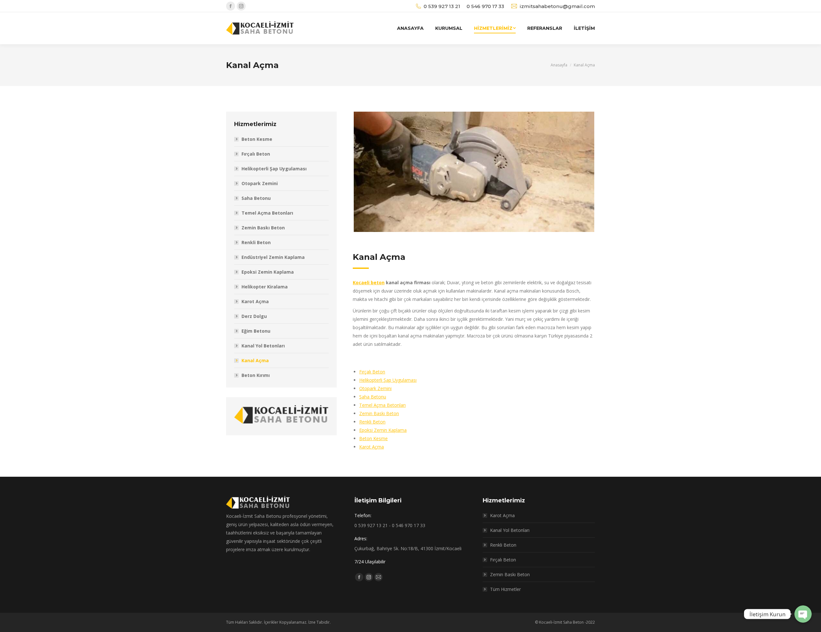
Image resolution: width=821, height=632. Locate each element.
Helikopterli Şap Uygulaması (388, 380)
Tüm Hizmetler (505, 589)
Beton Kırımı (255, 375)
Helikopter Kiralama (264, 287)
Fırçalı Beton (372, 372)
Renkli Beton (372, 422)
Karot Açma (371, 447)
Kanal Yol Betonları (263, 346)
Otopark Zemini (375, 388)
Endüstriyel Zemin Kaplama (273, 257)
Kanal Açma (255, 360)
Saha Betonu (372, 397)
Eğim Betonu (255, 331)
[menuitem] (410, 28)
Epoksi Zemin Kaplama (383, 430)
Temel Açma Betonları (382, 405)
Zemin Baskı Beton (379, 413)
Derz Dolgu (254, 316)
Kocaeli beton (369, 282)
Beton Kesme (373, 438)
